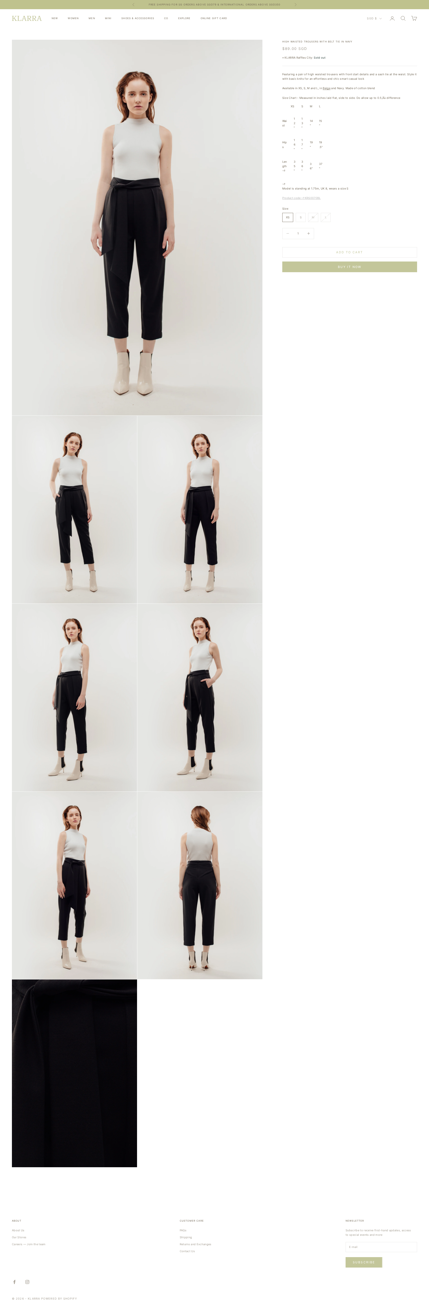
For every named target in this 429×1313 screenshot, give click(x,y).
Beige (326, 88)
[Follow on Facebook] (14, 1281)
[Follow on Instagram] (27, 1281)
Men (92, 18)
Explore (184, 18)
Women (73, 18)
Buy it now (349, 267)
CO (166, 18)
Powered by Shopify (59, 1298)
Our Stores (19, 1237)
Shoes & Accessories (137, 18)
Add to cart (349, 252)
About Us (18, 1230)
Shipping (186, 1237)
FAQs (183, 1230)
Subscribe (364, 1262)
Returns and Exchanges (196, 1244)
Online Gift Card (214, 18)
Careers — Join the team (29, 1244)
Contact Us (187, 1251)
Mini (108, 18)
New (55, 18)
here (254, 4)
